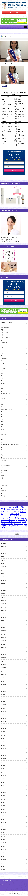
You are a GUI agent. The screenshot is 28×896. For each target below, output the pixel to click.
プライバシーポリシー (6, 884)
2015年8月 (3, 829)
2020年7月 (3, 668)
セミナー (3, 383)
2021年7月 (3, 637)
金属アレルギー (4, 490)
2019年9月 (3, 691)
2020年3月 (3, 674)
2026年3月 (3, 560)
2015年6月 (3, 836)
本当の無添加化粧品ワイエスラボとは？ (10, 444)
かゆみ (18, 509)
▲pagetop (14, 877)
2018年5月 (3, 742)
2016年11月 (4, 785)
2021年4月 (3, 647)
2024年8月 (3, 597)
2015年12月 (4, 816)
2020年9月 (3, 664)
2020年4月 (3, 671)
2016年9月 (3, 792)
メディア (3, 398)
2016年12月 (4, 782)
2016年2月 (3, 809)
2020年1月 (3, 681)
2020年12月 (4, 657)
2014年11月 (4, 856)
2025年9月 (3, 580)
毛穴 (2, 450)
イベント (3, 368)
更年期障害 (3, 434)
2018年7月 (3, 738)
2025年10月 (4, 577)
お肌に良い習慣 (4, 332)
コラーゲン (5, 514)
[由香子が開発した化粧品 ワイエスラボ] (12, 187)
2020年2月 (3, 678)
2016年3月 (3, 806)
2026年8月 (3, 543)
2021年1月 (3, 654)
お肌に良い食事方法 (6, 337)
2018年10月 (4, 728)
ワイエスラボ (13, 518)
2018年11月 (4, 725)
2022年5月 (3, 627)
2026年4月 (3, 556)
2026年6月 (3, 550)
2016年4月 (3, 802)
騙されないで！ (4, 496)
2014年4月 (3, 866)
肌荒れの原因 (4, 485)
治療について (5, 522)
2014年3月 (3, 869)
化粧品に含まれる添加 (6, 409)
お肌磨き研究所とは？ (6, 880)
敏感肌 (2, 429)
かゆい (2, 347)
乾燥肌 (2, 404)
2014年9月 (3, 863)
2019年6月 (3, 701)
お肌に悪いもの (7, 507)
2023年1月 (3, 617)
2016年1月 (3, 812)
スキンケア (3, 378)
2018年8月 (3, 735)
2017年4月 (3, 772)
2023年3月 (3, 610)
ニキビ (2, 388)
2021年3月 (3, 651)
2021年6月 (3, 641)
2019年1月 (3, 718)
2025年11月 (4, 573)
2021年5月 (3, 644)
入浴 (25, 518)
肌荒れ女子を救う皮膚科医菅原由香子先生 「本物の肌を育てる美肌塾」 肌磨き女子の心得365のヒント (14, 155)
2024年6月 (3, 604)
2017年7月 (3, 769)
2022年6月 (3, 624)
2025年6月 (3, 590)
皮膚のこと (18, 522)
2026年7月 (3, 546)
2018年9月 (3, 731)
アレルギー (3, 363)
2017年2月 (3, 775)
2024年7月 (3, 600)
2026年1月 (3, 567)
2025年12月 (4, 570)
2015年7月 (3, 832)
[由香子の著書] (9, 250)
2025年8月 (3, 583)
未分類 (2, 439)
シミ (2, 373)
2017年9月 (3, 765)
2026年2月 (3, 563)
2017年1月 (3, 779)
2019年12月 (4, 684)
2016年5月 (3, 799)
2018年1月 (3, 755)
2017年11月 (4, 762)
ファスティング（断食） (7, 393)
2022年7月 (3, 620)
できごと (3, 353)
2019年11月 (4, 688)
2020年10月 (4, 661)
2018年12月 (4, 721)
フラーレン (24, 515)
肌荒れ (2, 480)
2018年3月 (3, 748)
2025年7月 (3, 587)
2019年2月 (3, 715)
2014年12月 (4, 853)
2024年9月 (3, 593)
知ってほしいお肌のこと (7, 465)
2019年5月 (3, 705)
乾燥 (19, 518)
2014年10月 (4, 859)
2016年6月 (3, 795)
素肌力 (23, 522)
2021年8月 (3, 634)
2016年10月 (4, 789)
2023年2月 (3, 614)
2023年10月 (4, 607)
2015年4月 (3, 843)
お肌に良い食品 (4, 342)
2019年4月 (3, 708)
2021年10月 (4, 630)
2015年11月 (4, 819)
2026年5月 (3, 553)
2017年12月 (4, 758)
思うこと (3, 419)
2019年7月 (3, 698)
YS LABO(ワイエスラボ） (7, 322)
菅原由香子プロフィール (7, 889)
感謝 (2, 424)
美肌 (12, 524)
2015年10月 (4, 822)
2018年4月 (3, 745)
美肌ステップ (4, 475)
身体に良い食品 (7, 526)
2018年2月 (3, 752)
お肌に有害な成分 (5, 327)
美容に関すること (5, 470)
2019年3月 (3, 711)
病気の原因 (3, 460)
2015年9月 (3, 826)
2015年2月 (3, 846)
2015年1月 (3, 849)
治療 (2, 455)
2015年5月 (3, 839)
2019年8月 (3, 694)
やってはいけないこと (6, 358)
